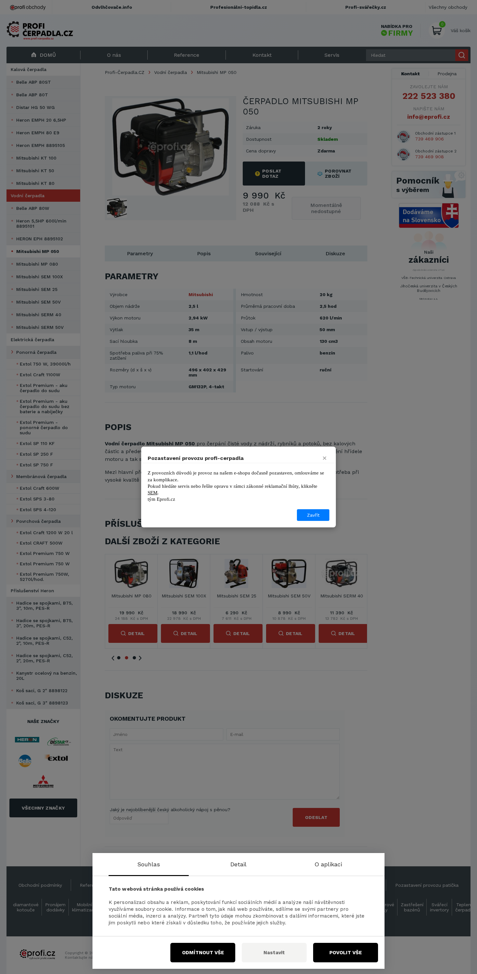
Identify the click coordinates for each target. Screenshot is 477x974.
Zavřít (313, 515)
